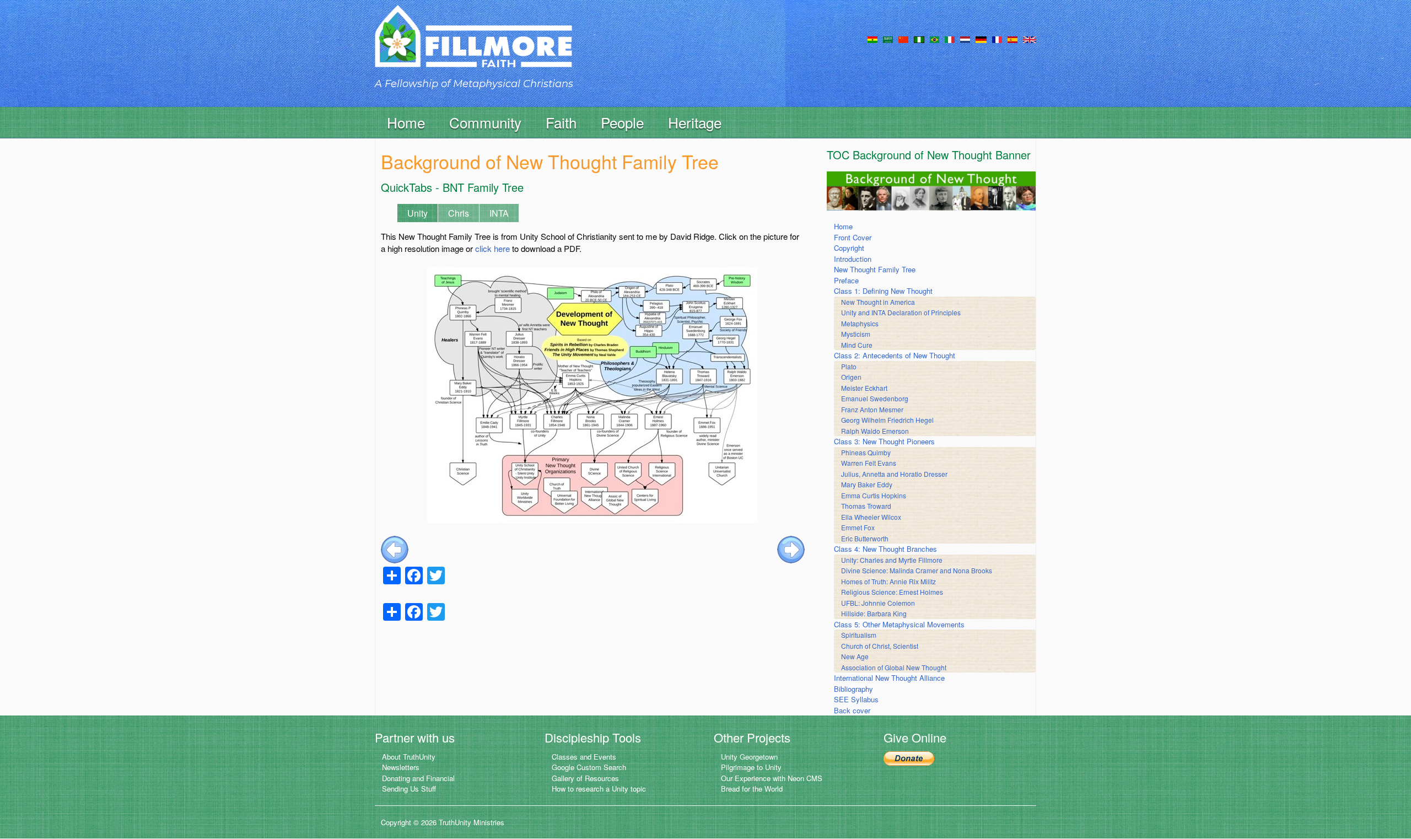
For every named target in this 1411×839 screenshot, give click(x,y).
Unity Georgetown (749, 756)
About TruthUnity (408, 756)
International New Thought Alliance (889, 678)
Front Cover (852, 237)
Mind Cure (857, 344)
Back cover (852, 710)
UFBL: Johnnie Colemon (878, 602)
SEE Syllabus (856, 699)
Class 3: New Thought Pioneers (884, 441)
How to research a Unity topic (599, 788)
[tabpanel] (593, 377)
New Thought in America (878, 301)
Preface (846, 280)
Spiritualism (858, 634)
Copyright (849, 248)
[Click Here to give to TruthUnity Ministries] (909, 757)
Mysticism (855, 333)
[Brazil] (934, 38)
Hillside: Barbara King (874, 613)
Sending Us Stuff (409, 788)
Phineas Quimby (866, 452)
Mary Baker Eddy (866, 484)
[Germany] (981, 38)
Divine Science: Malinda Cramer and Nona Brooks (916, 570)
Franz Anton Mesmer (872, 409)
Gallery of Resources (585, 778)
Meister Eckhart (864, 387)
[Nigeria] (919, 38)
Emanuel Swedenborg (874, 398)
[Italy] (950, 38)
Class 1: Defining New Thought (883, 291)
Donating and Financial (418, 778)
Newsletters (400, 767)
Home (406, 122)
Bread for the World (752, 788)
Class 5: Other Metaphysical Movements (899, 624)
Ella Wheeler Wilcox (871, 516)
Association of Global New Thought (893, 667)
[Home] (473, 46)
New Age (855, 656)
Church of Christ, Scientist (879, 645)
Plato (849, 366)
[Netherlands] (965, 38)
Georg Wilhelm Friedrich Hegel (887, 419)
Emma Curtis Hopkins (873, 495)
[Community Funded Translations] (1029, 38)
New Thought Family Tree (874, 269)
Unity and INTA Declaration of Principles (901, 312)
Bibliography (853, 689)
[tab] (520, 209)
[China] (903, 38)
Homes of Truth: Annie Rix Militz (888, 581)
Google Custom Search (589, 767)
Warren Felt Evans (868, 462)
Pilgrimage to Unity (751, 767)
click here (492, 248)
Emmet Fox (858, 527)
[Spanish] (1012, 38)
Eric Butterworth (864, 538)
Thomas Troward (866, 505)
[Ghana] (872, 38)
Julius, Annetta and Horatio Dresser (894, 473)
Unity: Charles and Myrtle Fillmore (892, 559)
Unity (417, 213)
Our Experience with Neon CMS (771, 778)
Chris (458, 213)
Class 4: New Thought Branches (885, 549)
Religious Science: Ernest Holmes (892, 591)
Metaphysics (860, 323)
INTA (499, 213)
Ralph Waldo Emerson (875, 430)
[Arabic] (888, 38)
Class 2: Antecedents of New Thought (894, 355)
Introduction (852, 259)
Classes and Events (584, 756)
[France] (997, 38)
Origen (851, 376)
